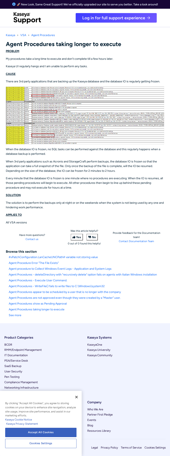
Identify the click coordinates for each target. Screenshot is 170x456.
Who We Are (95, 409)
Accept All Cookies (41, 432)
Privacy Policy (109, 447)
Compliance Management (21, 382)
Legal (94, 447)
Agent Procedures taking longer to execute (36, 309)
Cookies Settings (155, 447)
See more (15, 315)
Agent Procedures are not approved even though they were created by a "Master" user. (65, 298)
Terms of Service (131, 447)
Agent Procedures (43, 35)
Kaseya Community (99, 355)
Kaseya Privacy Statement (22, 423)
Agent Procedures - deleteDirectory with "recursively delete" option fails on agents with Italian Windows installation (83, 274)
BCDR (8, 344)
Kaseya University (98, 350)
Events (91, 420)
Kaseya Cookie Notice (18, 419)
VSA (23, 35)
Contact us (32, 239)
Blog (90, 425)
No (94, 237)
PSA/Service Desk (16, 360)
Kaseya (10, 35)
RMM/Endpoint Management (23, 350)
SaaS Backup (12, 366)
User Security (13, 371)
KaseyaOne (94, 344)
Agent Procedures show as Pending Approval (38, 303)
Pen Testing (11, 377)
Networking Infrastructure (21, 387)
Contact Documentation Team (136, 241)
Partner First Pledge (100, 414)
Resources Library (99, 431)
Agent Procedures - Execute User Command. (38, 280)
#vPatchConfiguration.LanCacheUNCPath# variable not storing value (53, 257)
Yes (78, 237)
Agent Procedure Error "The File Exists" (34, 263)
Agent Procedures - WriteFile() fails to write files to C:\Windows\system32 (57, 286)
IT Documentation (16, 355)
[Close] (76, 397)
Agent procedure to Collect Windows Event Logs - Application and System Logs (60, 269)
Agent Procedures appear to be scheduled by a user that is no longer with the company (65, 292)
